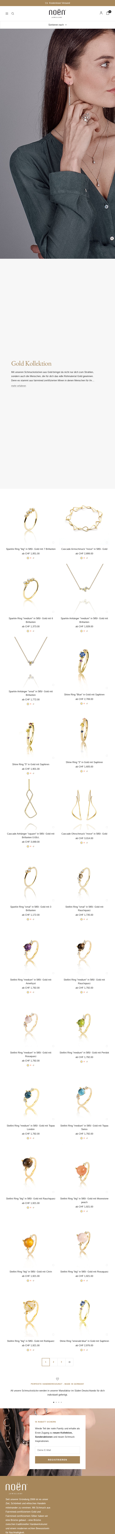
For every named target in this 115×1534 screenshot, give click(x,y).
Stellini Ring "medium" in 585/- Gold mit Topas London (31, 1127)
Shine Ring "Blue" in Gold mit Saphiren (84, 694)
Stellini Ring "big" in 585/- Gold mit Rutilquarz (30, 1341)
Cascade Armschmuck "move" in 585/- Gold (84, 549)
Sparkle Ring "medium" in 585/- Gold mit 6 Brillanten (31, 620)
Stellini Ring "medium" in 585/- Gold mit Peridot (84, 1052)
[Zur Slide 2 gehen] (56, 1402)
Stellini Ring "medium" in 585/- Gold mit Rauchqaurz (84, 981)
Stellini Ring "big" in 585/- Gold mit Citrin (31, 1271)
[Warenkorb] (107, 13)
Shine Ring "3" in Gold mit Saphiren (84, 762)
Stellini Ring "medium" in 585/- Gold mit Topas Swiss (84, 1127)
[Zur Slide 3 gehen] (58, 1402)
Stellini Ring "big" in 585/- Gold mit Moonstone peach (84, 1200)
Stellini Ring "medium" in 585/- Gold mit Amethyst (30, 981)
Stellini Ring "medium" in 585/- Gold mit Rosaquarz (30, 1054)
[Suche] (13, 13)
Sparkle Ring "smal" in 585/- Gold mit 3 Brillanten (30, 908)
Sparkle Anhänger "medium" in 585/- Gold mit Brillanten (84, 620)
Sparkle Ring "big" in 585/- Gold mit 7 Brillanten (31, 549)
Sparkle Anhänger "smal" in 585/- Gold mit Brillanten (31, 693)
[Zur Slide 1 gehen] (53, 1402)
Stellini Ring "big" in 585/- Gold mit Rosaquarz (84, 1271)
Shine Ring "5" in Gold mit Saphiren (30, 764)
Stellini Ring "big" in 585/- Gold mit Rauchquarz (30, 1198)
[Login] (101, 13)
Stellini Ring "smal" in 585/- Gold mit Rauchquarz (84, 908)
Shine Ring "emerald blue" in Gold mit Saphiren (84, 1341)
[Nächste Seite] (69, 1362)
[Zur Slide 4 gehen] (61, 1402)
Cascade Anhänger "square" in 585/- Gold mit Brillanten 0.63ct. (30, 835)
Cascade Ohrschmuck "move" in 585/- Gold (84, 833)
